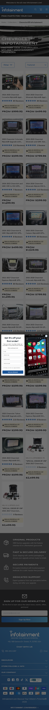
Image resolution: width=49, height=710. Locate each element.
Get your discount (13, 372)
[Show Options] (22, 355)
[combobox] (12, 355)
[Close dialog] (46, 336)
